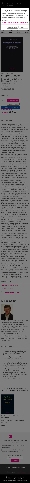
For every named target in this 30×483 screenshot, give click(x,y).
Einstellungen (23, 27)
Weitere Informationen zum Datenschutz (14, 22)
